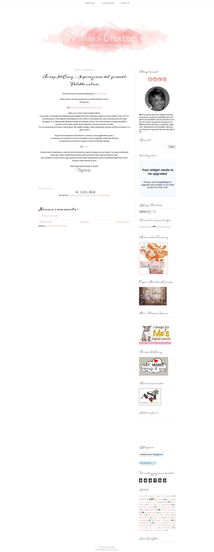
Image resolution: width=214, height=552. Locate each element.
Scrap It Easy (100, 93)
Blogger (112, 547)
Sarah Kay (158, 518)
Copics (159, 499)
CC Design (166, 496)
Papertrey (151, 512)
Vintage (169, 525)
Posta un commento (50, 215)
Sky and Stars (113, 549)
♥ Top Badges (108, 3)
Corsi (170, 499)
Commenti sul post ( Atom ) (57, 226)
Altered (153, 496)
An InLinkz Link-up (46, 188)
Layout (168, 504)
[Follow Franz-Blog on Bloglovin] (151, 456)
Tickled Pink (143, 525)
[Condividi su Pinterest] (94, 192)
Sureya (170, 523)
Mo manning (169, 509)
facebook (160, 79)
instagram (150, 79)
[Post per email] (77, 191)
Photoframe (154, 515)
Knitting (159, 505)
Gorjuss (151, 505)
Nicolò (80, 195)
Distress (163, 501)
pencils (162, 530)
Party (163, 512)
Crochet (153, 502)
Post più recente (45, 221)
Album (141, 496)
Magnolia (150, 509)
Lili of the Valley (146, 507)
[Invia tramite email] (81, 192)
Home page (89, 3)
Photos (167, 514)
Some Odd (160, 523)
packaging (142, 530)
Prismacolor (144, 517)
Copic (143, 499)
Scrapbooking (103, 195)
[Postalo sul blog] (84, 192)
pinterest (164, 79)
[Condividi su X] (87, 192)
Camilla (72, 195)
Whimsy (142, 528)
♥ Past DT (125, 3)
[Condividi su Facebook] (91, 192)
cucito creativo (153, 528)
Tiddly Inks (157, 525)
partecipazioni (152, 530)
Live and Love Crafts (166, 507)
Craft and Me (143, 502)
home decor (167, 527)
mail (155, 79)
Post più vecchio (122, 221)
